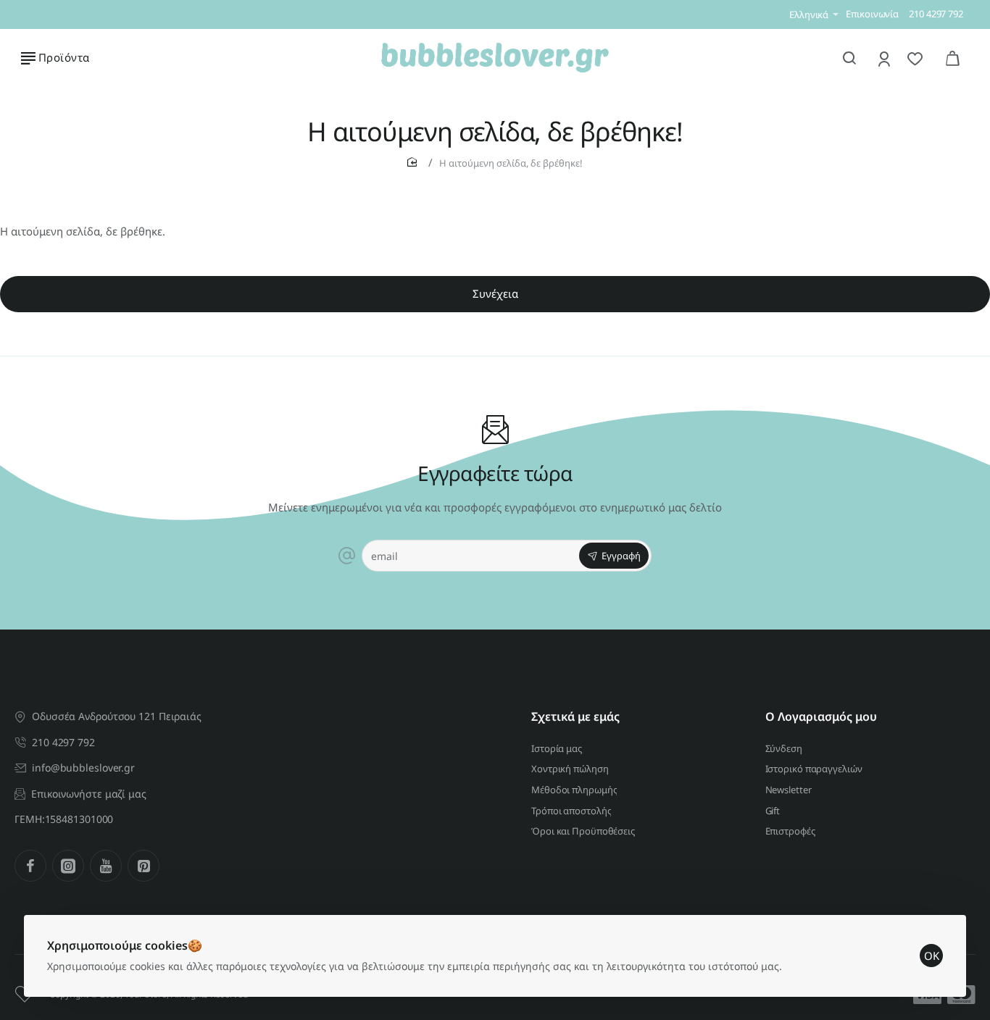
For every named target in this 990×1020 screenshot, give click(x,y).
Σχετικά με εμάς (575, 716)
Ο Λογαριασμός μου (821, 716)
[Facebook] (30, 866)
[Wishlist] (916, 58)
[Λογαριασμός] (885, 58)
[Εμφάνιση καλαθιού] (952, 57)
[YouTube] (106, 866)
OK (931, 955)
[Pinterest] (143, 866)
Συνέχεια (495, 293)
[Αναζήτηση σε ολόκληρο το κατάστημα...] (849, 57)
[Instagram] (68, 866)
